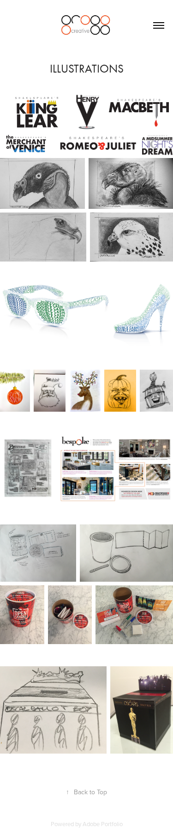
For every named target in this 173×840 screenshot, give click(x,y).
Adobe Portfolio (103, 824)
